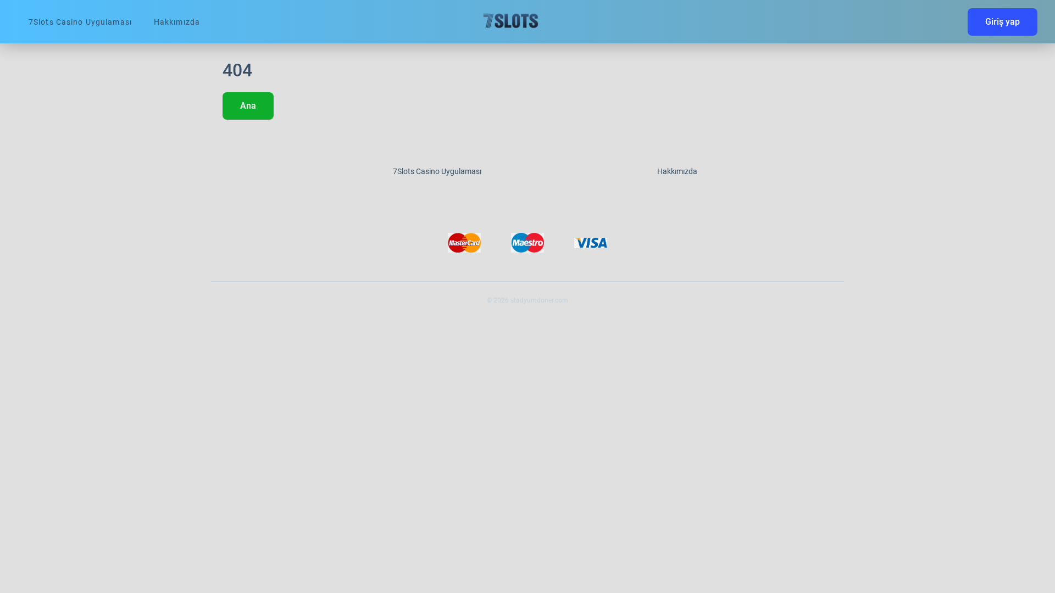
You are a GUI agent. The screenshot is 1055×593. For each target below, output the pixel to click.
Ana (248, 105)
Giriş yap (1002, 21)
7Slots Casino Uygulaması (80, 22)
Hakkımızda (177, 22)
